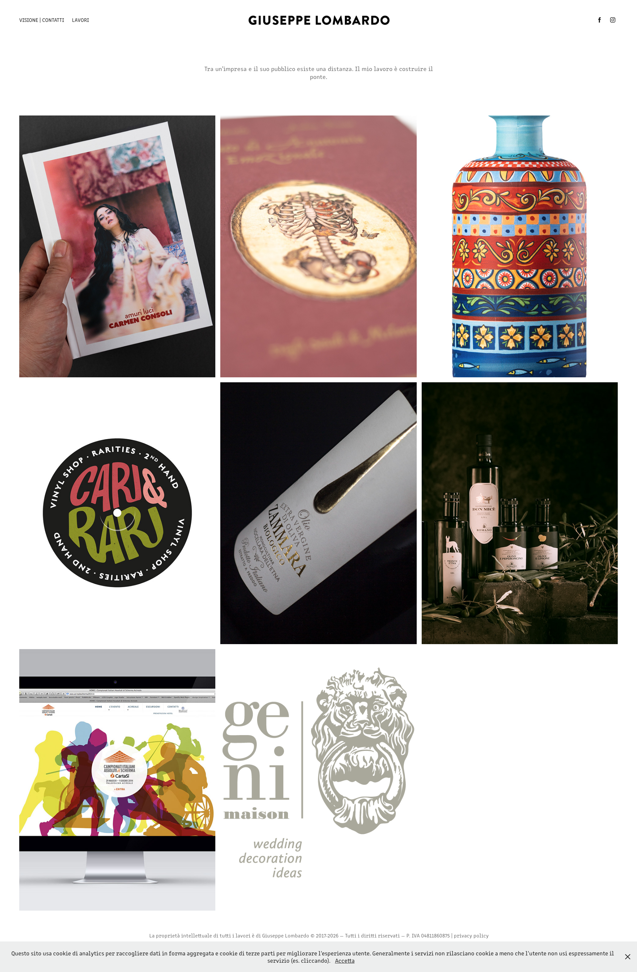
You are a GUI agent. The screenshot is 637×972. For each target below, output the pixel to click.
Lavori (80, 19)
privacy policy (471, 935)
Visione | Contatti (41, 19)
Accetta (345, 960)
